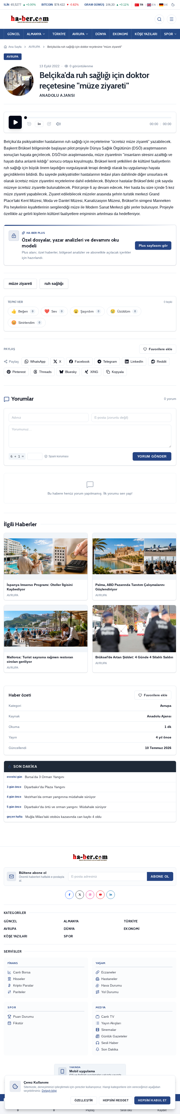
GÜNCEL (13, 34)
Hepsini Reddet (115, 1100)
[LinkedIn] (110, 894)
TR (141, 4)
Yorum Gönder (152, 456)
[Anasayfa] (29, 19)
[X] (79, 894)
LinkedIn (137, 361)
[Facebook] (69, 894)
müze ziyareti (20, 284)
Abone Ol (160, 876)
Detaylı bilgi (49, 1090)
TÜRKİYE (59, 34)
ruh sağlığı (54, 284)
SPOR (68, 936)
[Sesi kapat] (58, 124)
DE (166, 4)
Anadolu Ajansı (57, 95)
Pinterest (19, 372)
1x (39, 124)
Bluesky (71, 372)
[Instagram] (90, 894)
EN (154, 4)
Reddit (161, 361)
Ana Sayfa (15, 46)
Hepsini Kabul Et (152, 1100)
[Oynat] (15, 122)
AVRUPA (78, 34)
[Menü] (171, 19)
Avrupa (34, 46)
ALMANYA (34, 34)
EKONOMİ (120, 34)
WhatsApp (37, 361)
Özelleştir (84, 1100)
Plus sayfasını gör (153, 245)
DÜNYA (100, 34)
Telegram (110, 361)
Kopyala (118, 372)
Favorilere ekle (160, 349)
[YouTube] (100, 894)
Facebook (82, 361)
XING (94, 372)
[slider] (98, 117)
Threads (45, 372)
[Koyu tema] (173, 4)
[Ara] (159, 19)
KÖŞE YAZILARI (146, 34)
